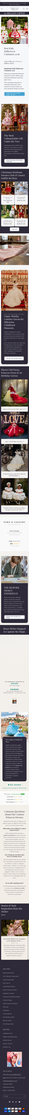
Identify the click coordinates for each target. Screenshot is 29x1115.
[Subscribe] (24, 1096)
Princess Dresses (7, 1000)
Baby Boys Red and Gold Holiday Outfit (21, 221)
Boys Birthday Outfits (8, 1017)
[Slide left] (12, 965)
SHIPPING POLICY (8, 1033)
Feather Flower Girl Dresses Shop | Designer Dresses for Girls (14, 508)
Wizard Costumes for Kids (10, 990)
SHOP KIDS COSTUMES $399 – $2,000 (13, 94)
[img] (14, 684)
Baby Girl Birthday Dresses (13, 441)
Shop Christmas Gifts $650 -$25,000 (14, 161)
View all (14, 229)
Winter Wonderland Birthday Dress (21, 198)
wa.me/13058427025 (15, 1074)
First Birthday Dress (8, 1024)
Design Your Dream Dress (14, 358)
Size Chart (5, 1007)
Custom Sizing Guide (8, 979)
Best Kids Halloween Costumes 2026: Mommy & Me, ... (15, 940)
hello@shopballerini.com (10, 1081)
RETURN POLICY (7, 1040)
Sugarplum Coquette (8, 993)
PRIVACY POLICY (7, 1043)
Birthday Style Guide (8, 972)
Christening (6, 1010)
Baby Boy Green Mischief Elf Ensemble (8, 221)
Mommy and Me (7, 1020)
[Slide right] (16, 965)
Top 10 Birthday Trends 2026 (10, 976)
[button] (1, 8)
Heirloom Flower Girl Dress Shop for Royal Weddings (14, 474)
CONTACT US (6, 1047)
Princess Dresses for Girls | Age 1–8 (14, 409)
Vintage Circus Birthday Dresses (11, 996)
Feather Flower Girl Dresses (10, 1003)
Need (4, 1077)
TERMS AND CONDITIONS (10, 1036)
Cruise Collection (7, 1013)
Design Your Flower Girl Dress (13, 617)
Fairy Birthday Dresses (9, 986)
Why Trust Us (6, 983)
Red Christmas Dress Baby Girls (7, 198)
